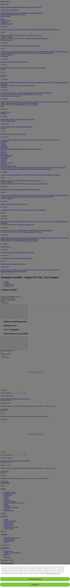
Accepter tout (35, 584)
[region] (35, 576)
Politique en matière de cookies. (53, 573)
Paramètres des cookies (35, 579)
